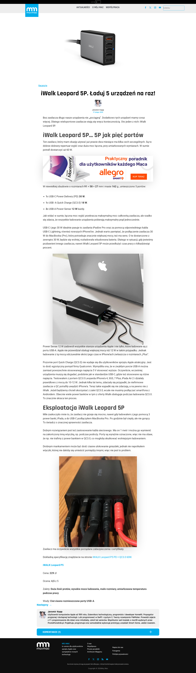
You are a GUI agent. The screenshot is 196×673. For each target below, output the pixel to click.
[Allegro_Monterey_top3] (98, 180)
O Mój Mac (97, 8)
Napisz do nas (117, 647)
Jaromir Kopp (98, 110)
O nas (89, 644)
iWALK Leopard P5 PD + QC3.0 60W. (112, 557)
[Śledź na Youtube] (160, 8)
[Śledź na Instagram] (155, 8)
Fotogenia (116, 651)
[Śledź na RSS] (102, 659)
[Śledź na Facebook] (145, 8)
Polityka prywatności (120, 654)
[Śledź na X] (150, 8)
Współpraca (113, 8)
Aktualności (83, 8)
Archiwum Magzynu (94, 652)
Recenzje (42, 85)
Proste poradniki (93, 649)
